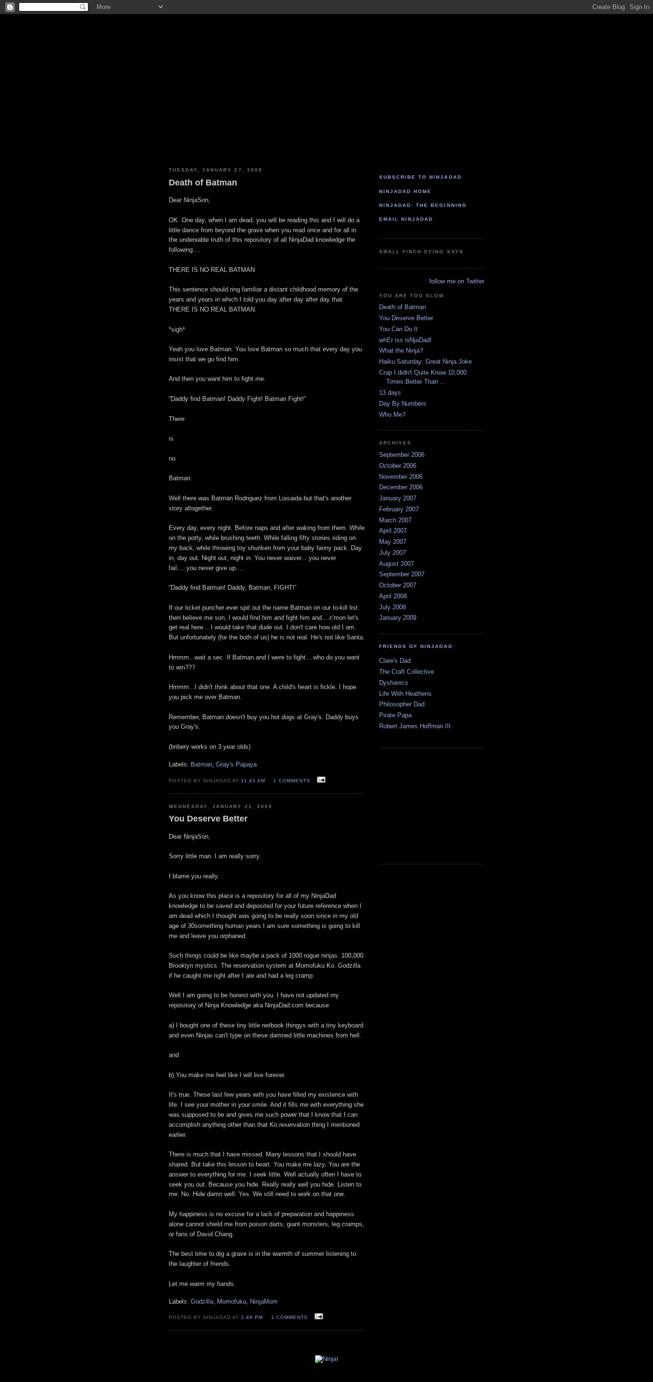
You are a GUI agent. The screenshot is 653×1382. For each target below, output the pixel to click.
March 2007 (395, 520)
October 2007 (397, 585)
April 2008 (393, 596)
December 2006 (401, 487)
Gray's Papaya (236, 764)
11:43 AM (253, 780)
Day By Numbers (402, 403)
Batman (201, 764)
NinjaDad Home (405, 191)
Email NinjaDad (406, 219)
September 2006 (401, 454)
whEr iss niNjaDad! (405, 340)
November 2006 (401, 476)
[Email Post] (320, 780)
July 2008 (392, 607)
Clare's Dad (395, 660)
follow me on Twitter (456, 281)
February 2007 (399, 509)
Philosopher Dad (401, 704)
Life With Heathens (405, 693)
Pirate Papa (395, 715)
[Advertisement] (427, 805)
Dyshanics (393, 682)
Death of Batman (402, 307)
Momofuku (231, 1301)
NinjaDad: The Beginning (423, 205)
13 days (390, 392)
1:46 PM (252, 1317)
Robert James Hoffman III (415, 726)
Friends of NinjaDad (416, 646)
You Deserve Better (406, 318)
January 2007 (397, 498)
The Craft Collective (406, 671)
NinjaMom (264, 1301)
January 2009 (397, 617)
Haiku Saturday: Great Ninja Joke (425, 361)
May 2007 (392, 541)
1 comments (291, 780)
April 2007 (393, 530)
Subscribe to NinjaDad (420, 177)
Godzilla (202, 1301)
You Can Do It (398, 329)
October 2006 (397, 465)
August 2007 (396, 563)
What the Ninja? (401, 350)
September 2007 (401, 574)
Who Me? (392, 414)
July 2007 (392, 552)
